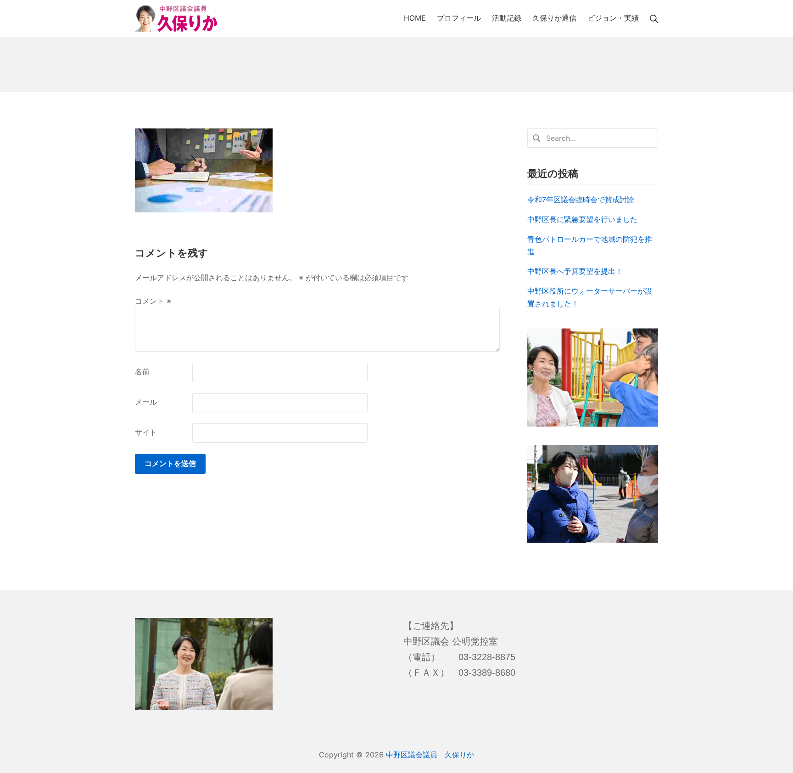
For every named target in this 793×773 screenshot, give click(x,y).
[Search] (654, 18)
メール (146, 401)
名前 (142, 371)
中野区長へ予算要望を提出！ (575, 271)
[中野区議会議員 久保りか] (176, 18)
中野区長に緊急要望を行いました (582, 219)
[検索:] (592, 137)
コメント (153, 301)
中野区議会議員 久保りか (430, 754)
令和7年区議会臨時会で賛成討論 (580, 199)
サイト (146, 432)
